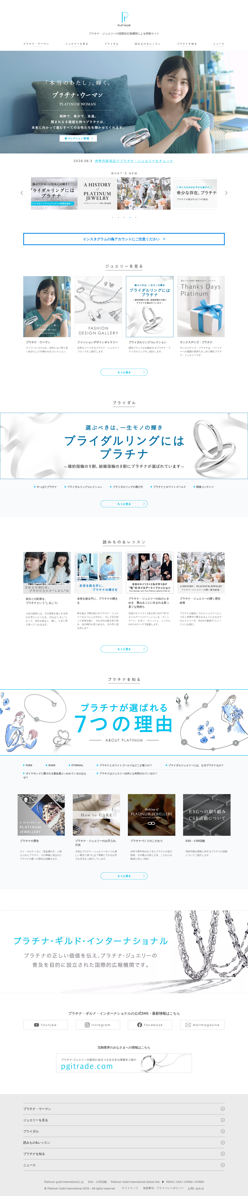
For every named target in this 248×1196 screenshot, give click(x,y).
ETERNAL (77, 765)
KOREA (199, 1181)
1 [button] (112, 217)
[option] (124, 102)
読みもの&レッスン (36, 1142)
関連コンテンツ (205, 486)
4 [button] (130, 217)
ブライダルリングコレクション (84, 486)
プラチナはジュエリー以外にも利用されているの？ (128, 773)
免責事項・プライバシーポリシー (163, 1188)
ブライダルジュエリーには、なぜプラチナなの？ (196, 765)
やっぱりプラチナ (47, 486)
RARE (51, 765)
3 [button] (124, 217)
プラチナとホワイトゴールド (169, 486)
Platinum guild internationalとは (64, 1181)
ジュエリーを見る (77, 44)
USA (179, 1181)
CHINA (188, 1181)
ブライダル (111, 44)
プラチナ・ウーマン (36, 44)
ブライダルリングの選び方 (128, 486)
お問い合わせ (196, 1188)
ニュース (219, 44)
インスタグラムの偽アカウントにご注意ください (121, 239)
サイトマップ (130, 1188)
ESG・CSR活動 (97, 1181)
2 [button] (118, 217)
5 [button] (136, 217)
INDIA (170, 1181)
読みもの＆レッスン (148, 44)
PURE (29, 765)
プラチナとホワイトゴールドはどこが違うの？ (125, 765)
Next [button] (225, 193)
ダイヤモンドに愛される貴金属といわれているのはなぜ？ (54, 775)
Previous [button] (23, 193)
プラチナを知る (187, 44)
